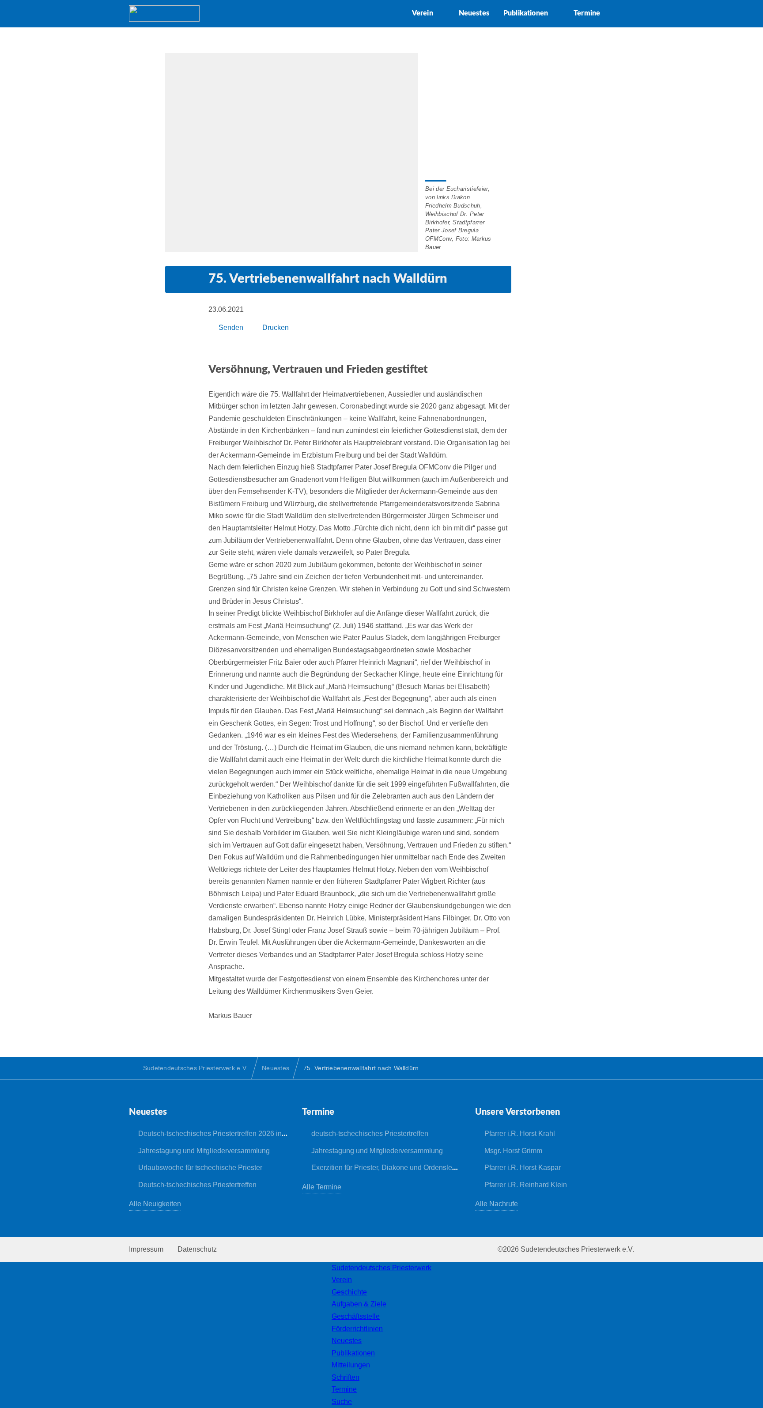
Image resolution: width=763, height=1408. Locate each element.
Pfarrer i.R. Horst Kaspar (522, 1167)
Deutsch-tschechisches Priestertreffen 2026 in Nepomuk (226, 1133)
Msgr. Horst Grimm (513, 1150)
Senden (231, 327)
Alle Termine (321, 1187)
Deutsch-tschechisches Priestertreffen (197, 1184)
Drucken (275, 327)
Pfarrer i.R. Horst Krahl (519, 1133)
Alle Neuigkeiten (155, 1203)
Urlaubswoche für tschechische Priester (200, 1167)
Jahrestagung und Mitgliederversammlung (204, 1150)
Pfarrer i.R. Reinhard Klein (525, 1184)
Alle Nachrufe (496, 1203)
